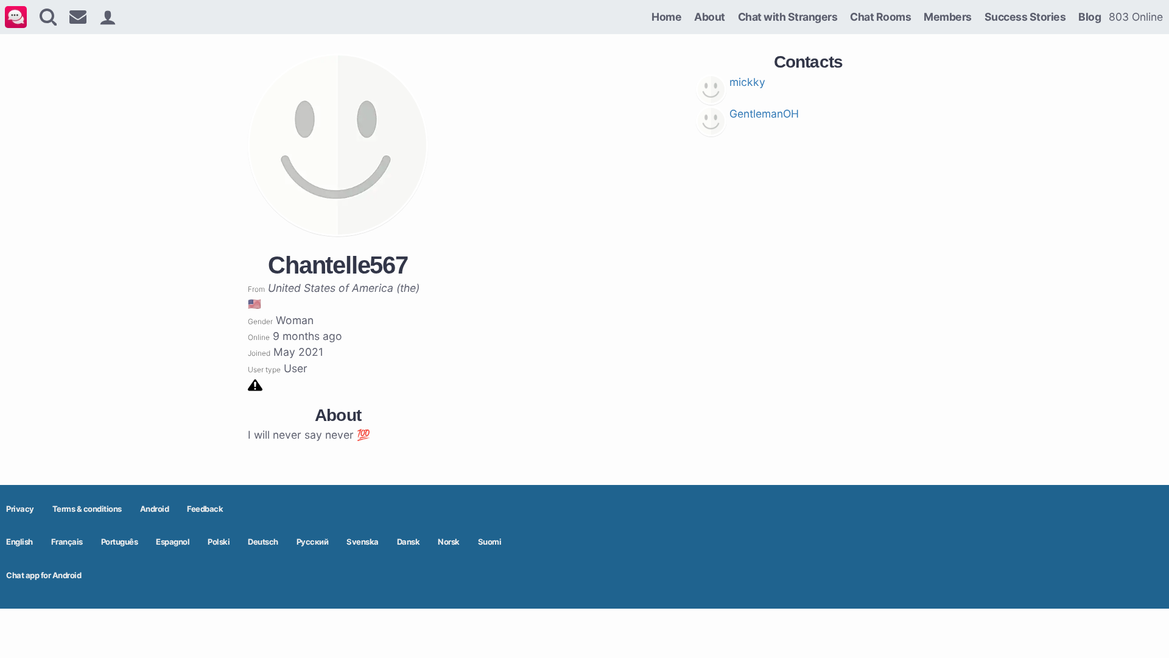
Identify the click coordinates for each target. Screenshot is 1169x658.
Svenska (362, 542)
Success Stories (1025, 16)
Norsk (449, 542)
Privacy (20, 509)
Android (154, 509)
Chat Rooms (880, 16)
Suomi (490, 542)
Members (948, 16)
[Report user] (255, 384)
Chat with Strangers (788, 16)
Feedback (205, 509)
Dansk (408, 542)
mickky (747, 82)
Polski (219, 542)
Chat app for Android (43, 575)
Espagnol (172, 542)
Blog (1089, 16)
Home (666, 16)
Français (67, 542)
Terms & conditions (87, 509)
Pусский (313, 542)
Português (119, 542)
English (19, 542)
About (709, 16)
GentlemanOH (764, 113)
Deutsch (263, 542)
